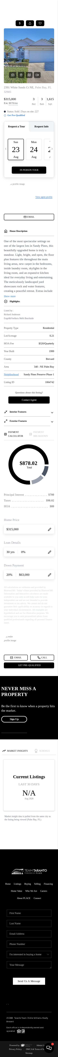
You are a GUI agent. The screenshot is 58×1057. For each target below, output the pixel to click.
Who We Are (31, 891)
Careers (43, 891)
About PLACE (23, 898)
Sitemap (29, 1053)
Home (8, 884)
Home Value (16, 891)
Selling (37, 884)
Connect (37, 898)
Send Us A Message (29, 981)
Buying (27, 884)
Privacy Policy (15, 1049)
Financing (48, 884)
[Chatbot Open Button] (49, 1048)
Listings (17, 884)
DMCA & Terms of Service (37, 1049)
